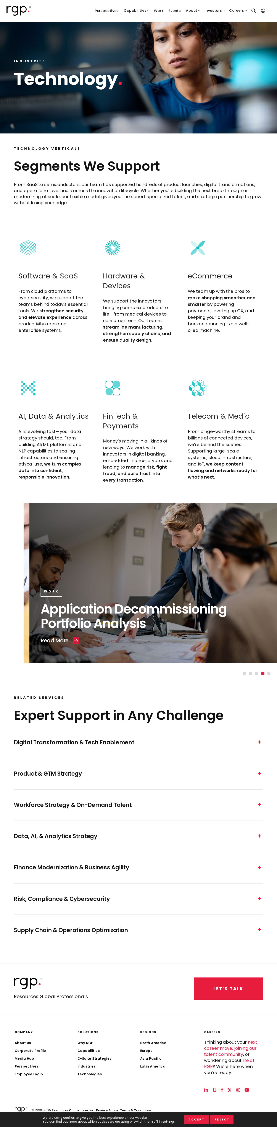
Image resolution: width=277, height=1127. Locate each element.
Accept (196, 1119)
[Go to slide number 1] (244, 673)
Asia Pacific (151, 1058)
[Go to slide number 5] (269, 673)
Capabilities (88, 1050)
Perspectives (27, 1066)
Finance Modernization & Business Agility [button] (71, 867)
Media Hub (24, 1058)
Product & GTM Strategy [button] (48, 773)
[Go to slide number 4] (262, 673)
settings (169, 1122)
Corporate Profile (30, 1050)
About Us (23, 1043)
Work (28, 591)
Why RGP (85, 1043)
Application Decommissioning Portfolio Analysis (111, 616)
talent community (223, 1054)
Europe (146, 1050)
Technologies (89, 1074)
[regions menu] (263, 11)
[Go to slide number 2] (250, 673)
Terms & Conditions (136, 1110)
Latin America (153, 1066)
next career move (230, 1045)
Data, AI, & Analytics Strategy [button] (55, 836)
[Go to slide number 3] (256, 673)
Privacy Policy (107, 1110)
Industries (86, 1066)
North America (153, 1043)
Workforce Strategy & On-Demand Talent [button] (73, 805)
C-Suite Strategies (94, 1058)
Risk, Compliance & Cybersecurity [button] (62, 899)
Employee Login (29, 1074)
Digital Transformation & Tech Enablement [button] (74, 742)
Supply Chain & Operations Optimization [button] (71, 930)
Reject (221, 1119)
